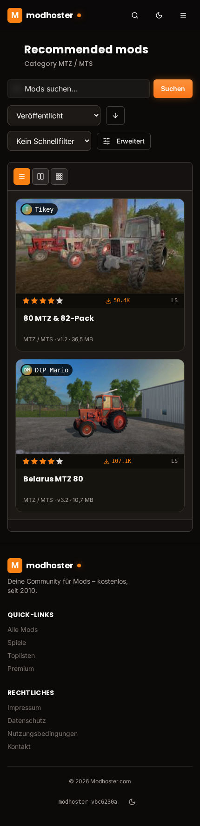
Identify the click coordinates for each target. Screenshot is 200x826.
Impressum (24, 707)
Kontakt (19, 746)
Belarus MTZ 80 (53, 480)
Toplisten (21, 655)
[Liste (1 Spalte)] (21, 176)
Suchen (173, 88)
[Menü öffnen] (183, 15)
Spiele (16, 642)
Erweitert (131, 141)
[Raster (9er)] (59, 176)
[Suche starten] (135, 15)
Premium (20, 668)
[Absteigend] (115, 115)
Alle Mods (22, 629)
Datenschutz (26, 720)
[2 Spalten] (40, 176)
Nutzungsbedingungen (42, 733)
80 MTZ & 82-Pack (58, 319)
